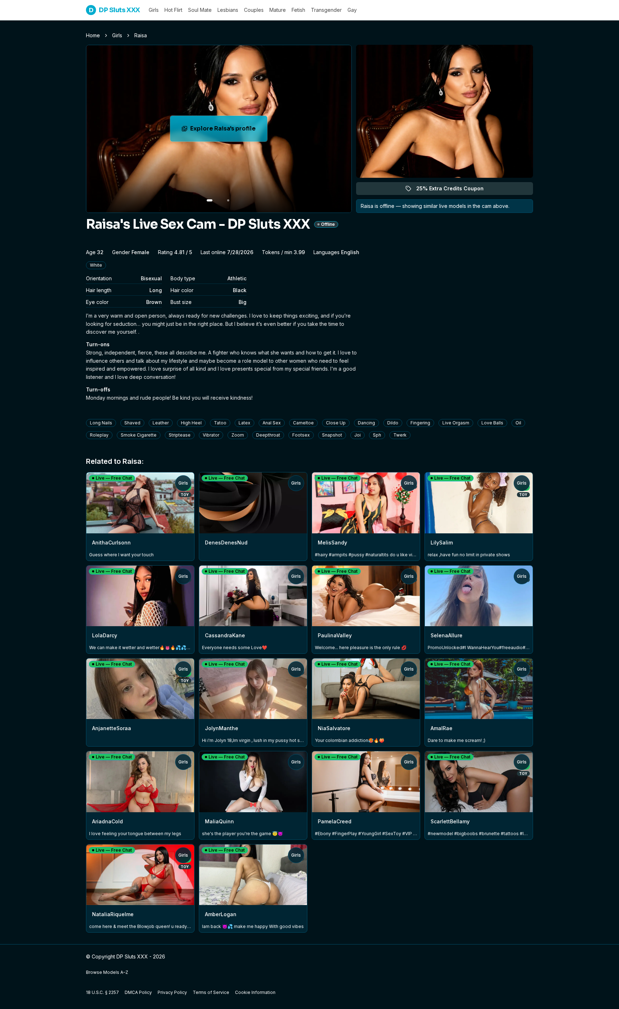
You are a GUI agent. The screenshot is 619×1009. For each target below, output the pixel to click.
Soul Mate (200, 10)
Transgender (326, 10)
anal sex (272, 422)
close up (336, 422)
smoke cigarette (139, 435)
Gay (352, 10)
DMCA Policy (138, 992)
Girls (154, 10)
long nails (101, 422)
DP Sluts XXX (114, 10)
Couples (254, 10)
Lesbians (227, 10)
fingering (420, 422)
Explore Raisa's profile (228, 131)
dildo (392, 422)
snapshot (332, 435)
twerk (400, 435)
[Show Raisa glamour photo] (228, 200)
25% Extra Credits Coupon (454, 190)
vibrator (211, 435)
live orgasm (455, 422)
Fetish (298, 10)
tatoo (220, 422)
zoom (237, 435)
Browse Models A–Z (107, 972)
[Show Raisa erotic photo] (209, 200)
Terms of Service (211, 992)
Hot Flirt (173, 10)
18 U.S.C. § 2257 (102, 992)
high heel (191, 422)
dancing (366, 422)
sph (377, 435)
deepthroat (268, 435)
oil (518, 422)
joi (357, 435)
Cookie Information (255, 992)
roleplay (99, 435)
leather (161, 422)
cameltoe (303, 422)
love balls (492, 422)
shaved (132, 422)
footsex (301, 435)
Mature (277, 10)
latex (244, 422)
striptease (180, 435)
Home (93, 35)
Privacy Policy (172, 992)
